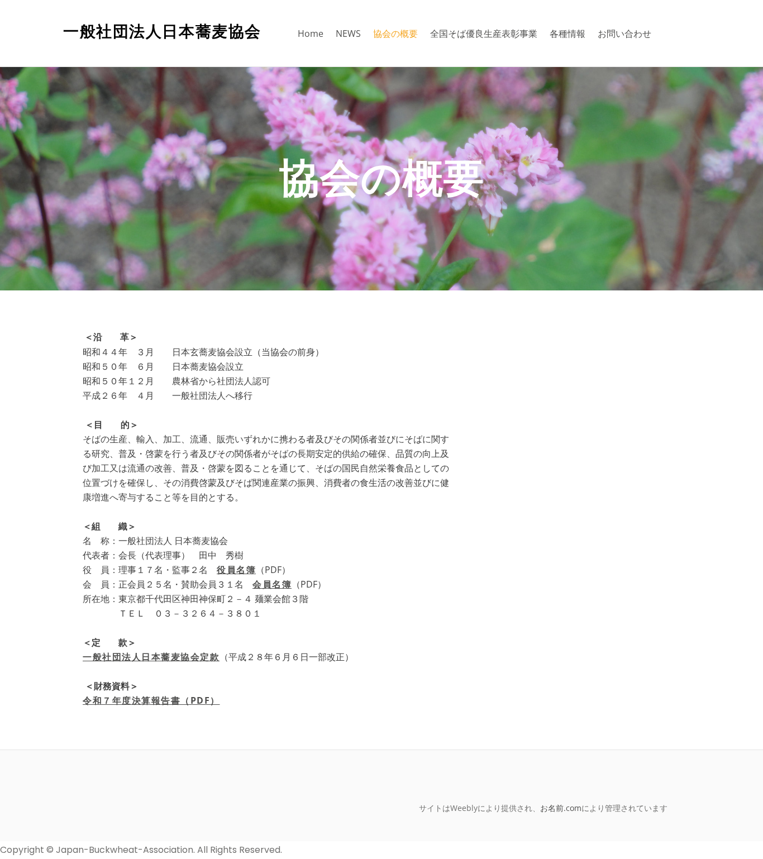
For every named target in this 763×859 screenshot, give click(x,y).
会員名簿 (272, 584)
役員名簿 (236, 570)
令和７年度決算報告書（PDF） (151, 700)
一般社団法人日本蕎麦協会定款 (151, 657)
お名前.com (560, 808)
